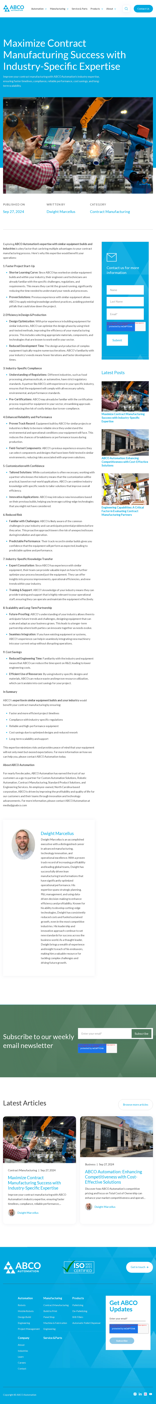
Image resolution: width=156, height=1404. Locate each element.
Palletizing (77, 1305)
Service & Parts (52, 1338)
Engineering (24, 1322)
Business (90, 1164)
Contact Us (143, 8)
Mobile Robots (26, 1311)
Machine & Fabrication (55, 1322)
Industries (23, 1350)
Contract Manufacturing (22, 1170)
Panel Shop (49, 1316)
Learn (21, 1356)
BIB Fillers (77, 1316)
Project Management (29, 1328)
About (21, 1344)
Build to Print (50, 1311)
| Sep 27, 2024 (37, 1191)
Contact (22, 1368)
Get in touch (138, 1267)
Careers (22, 1362)
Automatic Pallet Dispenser (86, 1322)
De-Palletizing (79, 1311)
